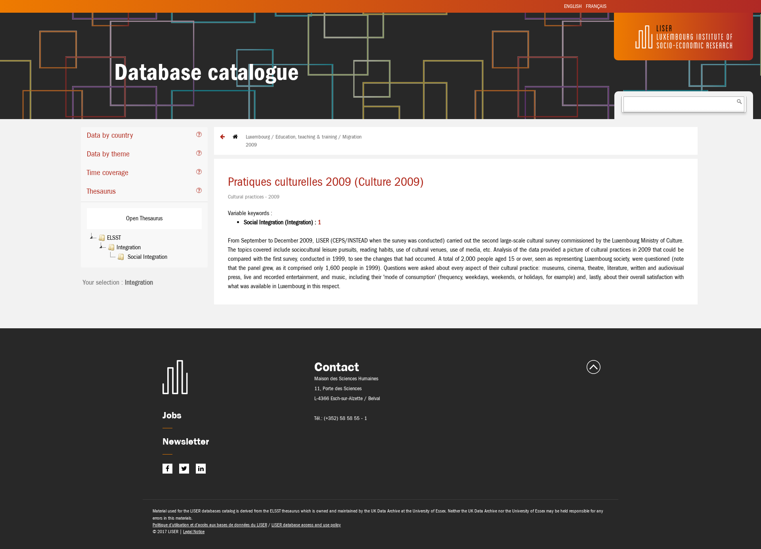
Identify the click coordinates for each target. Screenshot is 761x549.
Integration (129, 247)
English (573, 6)
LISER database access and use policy (306, 525)
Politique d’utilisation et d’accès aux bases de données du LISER (210, 525)
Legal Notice (194, 531)
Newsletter (186, 441)
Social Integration (146, 256)
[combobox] (683, 104)
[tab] (144, 136)
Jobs (172, 415)
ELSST (114, 237)
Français (596, 6)
